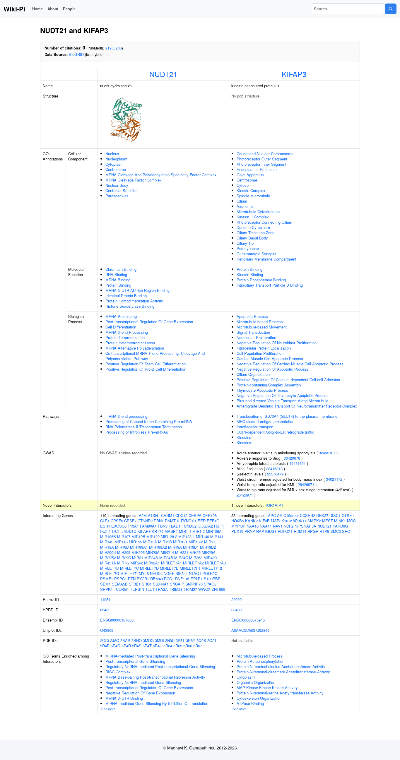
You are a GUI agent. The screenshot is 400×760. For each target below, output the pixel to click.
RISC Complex (118, 672)
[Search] (390, 9)
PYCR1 (143, 578)
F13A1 (133, 526)
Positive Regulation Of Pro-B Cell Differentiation (145, 369)
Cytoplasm (114, 164)
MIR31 (137, 557)
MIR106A (214, 531)
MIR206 (138, 552)
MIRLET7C (129, 568)
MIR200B (108, 552)
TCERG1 (121, 589)
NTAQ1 (195, 573)
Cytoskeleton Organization (259, 698)
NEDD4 (156, 573)
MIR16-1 (180, 542)
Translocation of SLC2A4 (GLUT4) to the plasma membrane (287, 416)
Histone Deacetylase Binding (129, 306)
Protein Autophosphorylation (260, 661)
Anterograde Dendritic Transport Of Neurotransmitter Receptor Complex (297, 406)
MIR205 (123, 552)
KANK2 (251, 520)
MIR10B (138, 536)
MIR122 (153, 536)
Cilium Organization (253, 374)
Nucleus (112, 153)
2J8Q (114, 640)
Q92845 (262, 630)
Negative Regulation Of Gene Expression (140, 693)
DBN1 (159, 520)
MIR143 (106, 542)
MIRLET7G (109, 573)
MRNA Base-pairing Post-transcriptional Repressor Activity (155, 677)
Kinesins (244, 437)
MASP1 (171, 531)
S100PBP (212, 578)
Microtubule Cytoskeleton (258, 211)
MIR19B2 (208, 547)
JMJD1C (129, 531)
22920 (236, 599)
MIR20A (153, 552)
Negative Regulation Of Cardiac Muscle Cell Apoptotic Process (290, 364)
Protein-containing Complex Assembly (269, 385)
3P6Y (190, 640)
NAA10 (253, 526)
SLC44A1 (161, 584)
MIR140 (202, 536)
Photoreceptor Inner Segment (261, 164)
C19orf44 (291, 515)
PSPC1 (120, 578)
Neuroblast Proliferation (256, 337)
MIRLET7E (169, 568)
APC (272, 515)
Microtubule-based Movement (262, 327)
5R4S (136, 645)
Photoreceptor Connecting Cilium (264, 222)
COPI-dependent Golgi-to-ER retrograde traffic (275, 432)
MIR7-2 (123, 563)
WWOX (204, 589)
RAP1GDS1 (266, 531)
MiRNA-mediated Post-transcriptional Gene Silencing (150, 656)
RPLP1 (197, 578)
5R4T (147, 645)
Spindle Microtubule (253, 195)
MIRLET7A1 (171, 563)
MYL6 (144, 573)
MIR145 (121, 542)
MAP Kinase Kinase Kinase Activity (267, 687)
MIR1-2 (198, 531)
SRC (346, 531)
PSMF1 (106, 578)
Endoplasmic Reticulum (257, 169)
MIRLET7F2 (211, 568)
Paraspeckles (117, 195)
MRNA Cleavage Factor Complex (133, 180)
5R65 (177, 645)
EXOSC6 (119, 526)
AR (279, 515)
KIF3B (264, 520)
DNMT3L (172, 520)
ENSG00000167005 (117, 620)
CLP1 (105, 520)
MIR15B (165, 542)
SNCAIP (177, 584)
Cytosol (243, 185)
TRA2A (161, 589)
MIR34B (166, 557)
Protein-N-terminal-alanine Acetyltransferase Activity (281, 666)
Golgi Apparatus (250, 174)
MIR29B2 (108, 557)
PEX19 (237, 531)
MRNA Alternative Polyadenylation (134, 348)
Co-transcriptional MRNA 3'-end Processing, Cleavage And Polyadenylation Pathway (155, 355)
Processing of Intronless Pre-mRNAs (136, 432)
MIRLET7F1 (190, 568)
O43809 (106, 630)
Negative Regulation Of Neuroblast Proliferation (277, 342)
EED (202, 520)
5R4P (105, 645)
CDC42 (181, 515)
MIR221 (181, 552)
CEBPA (195, 515)
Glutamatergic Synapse (256, 253)
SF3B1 (135, 584)
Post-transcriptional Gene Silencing (135, 661)
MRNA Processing (121, 316)
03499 (236, 609)
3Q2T (212, 640)
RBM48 (156, 578)
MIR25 (195, 552)
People (69, 8)
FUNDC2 (189, 526)
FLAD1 (174, 526)
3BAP (125, 640)
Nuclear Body (116, 185)
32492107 (327, 453)
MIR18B (122, 547)
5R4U (157, 645)
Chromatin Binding (120, 269)
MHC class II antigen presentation (265, 421)
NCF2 (288, 526)
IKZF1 (105, 531)
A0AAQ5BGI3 (243, 630)
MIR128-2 (169, 536)
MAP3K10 (279, 520)
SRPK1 (106, 589)
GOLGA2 (205, 526)
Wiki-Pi (14, 9)
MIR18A (107, 547)
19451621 (297, 463)
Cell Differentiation (120, 327)
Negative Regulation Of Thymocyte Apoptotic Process (283, 395)
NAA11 (266, 526)
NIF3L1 (181, 573)
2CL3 (104, 640)
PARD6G (340, 526)
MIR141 (216, 536)
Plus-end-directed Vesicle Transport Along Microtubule (282, 400)
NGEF (169, 573)
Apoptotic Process (252, 316)
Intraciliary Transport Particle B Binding (270, 285)
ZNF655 (218, 589)
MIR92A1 (152, 563)
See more (108, 708)
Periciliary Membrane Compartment (266, 259)
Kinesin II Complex (253, 217)
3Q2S (201, 640)
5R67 (197, 645)
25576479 (275, 474)
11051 (105, 599)
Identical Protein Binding (126, 295)
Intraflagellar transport (255, 426)
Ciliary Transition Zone (255, 232)
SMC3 (335, 531)
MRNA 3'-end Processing (126, 332)
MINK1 (340, 520)
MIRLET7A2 (193, 563)
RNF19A (182, 578)
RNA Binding (116, 274)
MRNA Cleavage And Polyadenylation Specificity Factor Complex (161, 174)
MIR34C (181, 557)
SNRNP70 (194, 584)
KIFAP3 (294, 74)
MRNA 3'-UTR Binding (124, 698)
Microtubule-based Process (260, 321)
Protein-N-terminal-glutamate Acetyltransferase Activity (283, 672)
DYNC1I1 (188, 520)
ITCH (116, 531)
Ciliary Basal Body (252, 238)
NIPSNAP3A (305, 526)
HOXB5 (237, 520)
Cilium (242, 201)
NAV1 (278, 526)
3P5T (180, 640)
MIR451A (108, 563)
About (52, 8)
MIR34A (151, 557)
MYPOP (238, 526)
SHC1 (147, 584)
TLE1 (149, 589)
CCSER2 (307, 515)
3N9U (170, 640)
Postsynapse (248, 248)
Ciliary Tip (245, 243)
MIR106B (108, 536)
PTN (132, 578)
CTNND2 (145, 520)
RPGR (312, 531)
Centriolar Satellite (120, 190)
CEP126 (210, 515)
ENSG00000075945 (248, 620)
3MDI (159, 640)
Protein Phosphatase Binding (261, 280)
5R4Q (115, 645)
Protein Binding (118, 285)
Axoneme (245, 206)
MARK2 (314, 520)
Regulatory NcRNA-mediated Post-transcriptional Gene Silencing (160, 666)
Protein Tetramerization (125, 337)
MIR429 (210, 557)
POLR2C (209, 573)
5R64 (167, 645)
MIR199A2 (158, 547)
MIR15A (150, 542)
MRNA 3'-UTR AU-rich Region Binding (137, 290)
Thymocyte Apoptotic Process (262, 390)
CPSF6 (117, 520)
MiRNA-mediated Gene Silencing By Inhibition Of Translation (156, 703)
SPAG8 (210, 584)
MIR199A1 (139, 547)
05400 (105, 609)
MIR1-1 (185, 531)
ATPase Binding (250, 703)
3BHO (136, 640)
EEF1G (213, 520)
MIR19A (175, 547)
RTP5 (324, 531)
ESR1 (105, 526)
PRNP (250, 531)
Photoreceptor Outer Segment (262, 159)
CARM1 (167, 515)
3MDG (148, 640)
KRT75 (157, 531)
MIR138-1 (186, 536)
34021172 (334, 479)
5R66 (187, 645)
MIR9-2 (137, 563)
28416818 (274, 468)
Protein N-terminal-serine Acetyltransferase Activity (280, 693)
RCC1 (169, 578)
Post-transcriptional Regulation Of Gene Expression (149, 321)
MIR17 (209, 542)
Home (37, 8)
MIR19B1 (191, 547)
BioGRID (76, 54)
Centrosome (115, 169)
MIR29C (124, 557)
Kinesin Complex (251, 190)
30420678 (292, 458)
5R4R (126, 645)
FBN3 (162, 526)
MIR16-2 (196, 542)
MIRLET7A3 (215, 563)
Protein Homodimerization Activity (134, 301)
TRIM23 (175, 589)
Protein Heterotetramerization (130, 342)
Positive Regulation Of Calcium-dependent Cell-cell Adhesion (288, 379)
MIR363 (195, 557)
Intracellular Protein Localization (264, 348)
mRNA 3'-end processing (126, 416)
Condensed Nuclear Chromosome (265, 153)
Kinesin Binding (250, 274)
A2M (143, 515)
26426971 (306, 484)
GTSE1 (348, 515)
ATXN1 (154, 515)
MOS (351, 520)
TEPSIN (137, 589)
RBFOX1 (285, 531)
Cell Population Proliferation (260, 353)
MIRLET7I (129, 573)
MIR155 (135, 542)
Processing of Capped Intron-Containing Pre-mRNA (148, 421)
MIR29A (209, 552)
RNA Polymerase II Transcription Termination (143, 426)
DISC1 (335, 515)
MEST (327, 520)
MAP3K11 (298, 520)
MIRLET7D (149, 568)
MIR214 (167, 552)
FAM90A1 (148, 526)
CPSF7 (130, 520)
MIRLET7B (109, 568)
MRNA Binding (117, 280)
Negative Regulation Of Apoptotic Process (272, 369)
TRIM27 (190, 589)
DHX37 (322, 515)
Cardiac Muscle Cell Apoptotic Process (270, 358)
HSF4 (219, 526)
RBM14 (300, 531)
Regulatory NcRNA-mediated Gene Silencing (143, 682)
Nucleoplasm (116, 159)
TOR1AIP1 (274, 505)
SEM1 (105, 584)
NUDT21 (163, 74)
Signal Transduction (253, 332)
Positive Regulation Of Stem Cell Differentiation (145, 364)
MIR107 (123, 536)
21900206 (113, 47)
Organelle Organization (256, 682)
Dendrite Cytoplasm (253, 227)
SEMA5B (120, 584)
